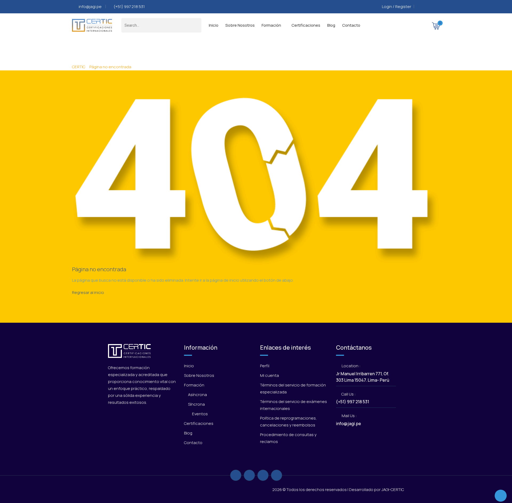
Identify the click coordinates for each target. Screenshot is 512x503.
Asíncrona (197, 394)
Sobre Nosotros (240, 25)
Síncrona (196, 404)
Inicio (213, 25)
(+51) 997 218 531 (129, 6)
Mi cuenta (269, 375)
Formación (271, 25)
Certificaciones (305, 25)
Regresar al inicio (88, 292)
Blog (331, 25)
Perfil (264, 366)
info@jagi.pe (90, 6)
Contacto (351, 25)
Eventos (200, 414)
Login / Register (396, 6)
